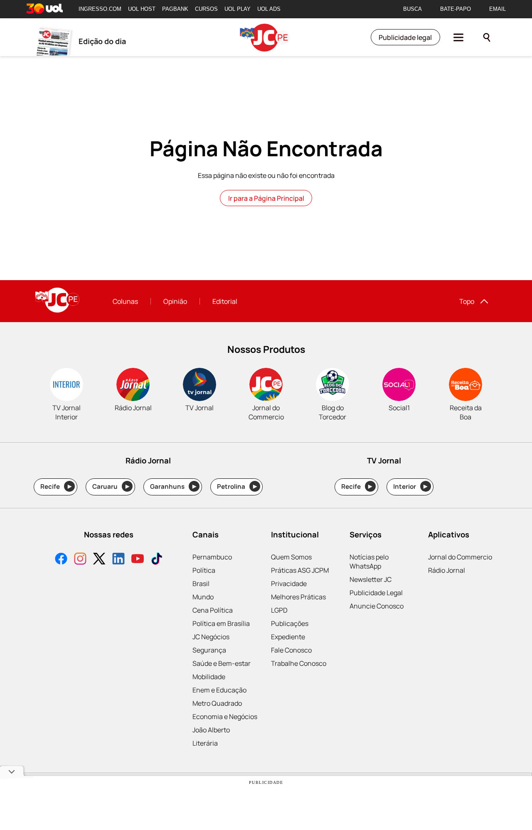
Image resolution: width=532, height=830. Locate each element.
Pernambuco (212, 557)
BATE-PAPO (455, 9)
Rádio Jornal (446, 570)
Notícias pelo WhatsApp (369, 561)
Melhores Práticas (298, 596)
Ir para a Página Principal (266, 198)
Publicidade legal (405, 37)
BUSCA (412, 9)
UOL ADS (269, 9)
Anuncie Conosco (377, 606)
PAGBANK (175, 9)
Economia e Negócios (224, 716)
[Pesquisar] (487, 37)
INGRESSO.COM (100, 9)
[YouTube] (137, 559)
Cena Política (212, 610)
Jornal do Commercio (460, 557)
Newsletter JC (371, 579)
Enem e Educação (219, 690)
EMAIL (497, 9)
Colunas (125, 301)
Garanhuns (173, 486)
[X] (99, 559)
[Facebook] (61, 559)
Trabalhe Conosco (298, 663)
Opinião (175, 301)
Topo (466, 301)
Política (203, 570)
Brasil (200, 583)
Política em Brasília (221, 623)
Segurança (209, 650)
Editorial (224, 301)
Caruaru (110, 486)
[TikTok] (156, 559)
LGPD (279, 610)
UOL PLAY (237, 9)
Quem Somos (291, 557)
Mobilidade (208, 676)
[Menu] (458, 37)
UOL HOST (141, 9)
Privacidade (289, 583)
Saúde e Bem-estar (221, 663)
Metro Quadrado (217, 703)
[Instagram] (80, 559)
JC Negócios (210, 636)
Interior (410, 486)
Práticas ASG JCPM (300, 570)
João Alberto (211, 729)
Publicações (289, 623)
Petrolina (237, 486)
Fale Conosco (291, 650)
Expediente (288, 636)
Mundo (203, 596)
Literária (205, 743)
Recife (55, 486)
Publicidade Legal (376, 592)
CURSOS (206, 9)
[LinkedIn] (118, 559)
